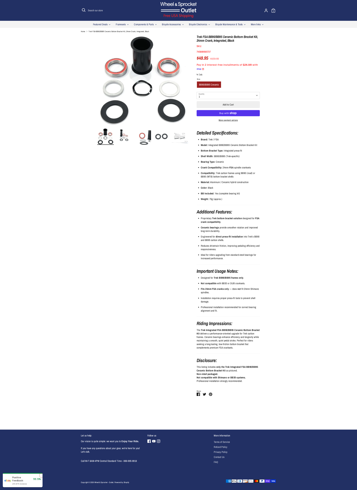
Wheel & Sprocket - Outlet (104, 482)
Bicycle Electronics (198, 24)
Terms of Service (222, 442)
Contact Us (219, 457)
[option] (142, 81)
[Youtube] (153, 441)
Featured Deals (100, 24)
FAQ (216, 462)
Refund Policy (220, 447)
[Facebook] (149, 441)
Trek (200, 74)
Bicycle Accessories (171, 24)
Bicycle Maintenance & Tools (229, 24)
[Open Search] (83, 10)
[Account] (266, 10)
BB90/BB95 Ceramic (209, 84)
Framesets (121, 24)
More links (256, 24)
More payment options (228, 120)
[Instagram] (158, 441)
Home (83, 31)
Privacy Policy (220, 452)
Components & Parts (144, 24)
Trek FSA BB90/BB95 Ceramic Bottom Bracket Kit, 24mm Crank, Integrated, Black (119, 31)
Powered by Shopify (121, 482)
